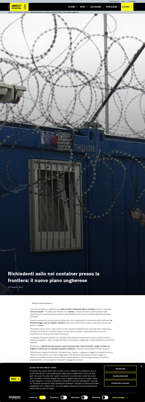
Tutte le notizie (18, 12)
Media (123, 1)
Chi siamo (71, 7)
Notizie (82, 7)
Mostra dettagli (118, 397)
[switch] (63, 397)
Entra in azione (111, 7)
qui (52, 388)
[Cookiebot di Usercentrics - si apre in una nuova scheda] (15, 397)
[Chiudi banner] (141, 366)
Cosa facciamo (95, 7)
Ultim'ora (26, 12)
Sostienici (126, 7)
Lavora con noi (114, 1)
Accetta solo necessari (120, 383)
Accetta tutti (120, 369)
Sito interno (132, 1)
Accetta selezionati (120, 376)
